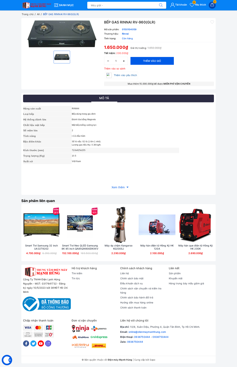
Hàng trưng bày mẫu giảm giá (186, 283)
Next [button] (223, 235)
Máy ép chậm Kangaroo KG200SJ (118, 247)
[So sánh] (57, 224)
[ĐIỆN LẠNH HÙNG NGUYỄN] (36, 4)
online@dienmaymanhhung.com (147, 331)
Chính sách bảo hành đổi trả (136, 297)
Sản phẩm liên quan (38, 201)
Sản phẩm (175, 273)
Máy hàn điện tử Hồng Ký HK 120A (157, 247)
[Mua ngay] (25, 224)
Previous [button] (13, 235)
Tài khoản (181, 4)
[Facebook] (26, 343)
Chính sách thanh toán (133, 307)
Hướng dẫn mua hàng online (136, 302)
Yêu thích (199, 4)
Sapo (152, 359)
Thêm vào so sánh (114, 68)
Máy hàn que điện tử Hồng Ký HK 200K (195, 247)
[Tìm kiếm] (160, 5)
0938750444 (142, 336)
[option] (62, 34)
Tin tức (76, 278)
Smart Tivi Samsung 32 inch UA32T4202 (41, 247)
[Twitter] (33, 343)
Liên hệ (124, 273)
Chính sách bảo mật (132, 278)
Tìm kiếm (77, 273)
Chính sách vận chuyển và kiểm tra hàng (140, 290)
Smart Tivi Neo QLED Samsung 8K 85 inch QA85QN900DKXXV (80, 247)
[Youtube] (41, 343)
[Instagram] (48, 343)
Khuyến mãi (176, 278)
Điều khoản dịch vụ (131, 283)
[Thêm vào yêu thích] (212, 22)
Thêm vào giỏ (152, 60)
